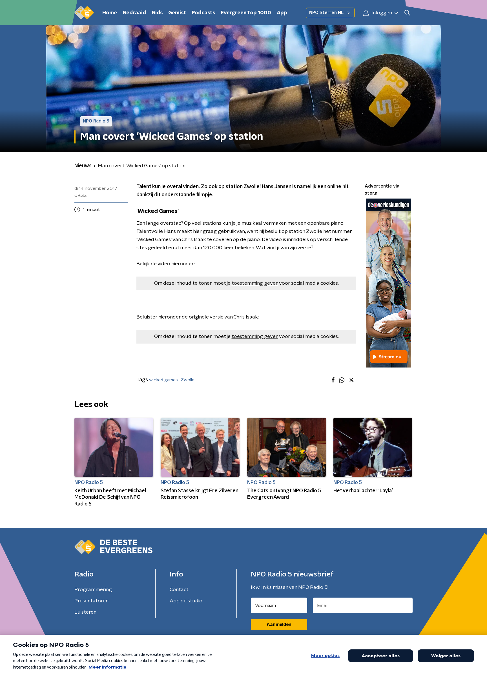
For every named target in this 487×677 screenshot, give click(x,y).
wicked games (163, 380)
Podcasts (203, 12)
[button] (407, 13)
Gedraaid (134, 12)
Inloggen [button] (381, 12)
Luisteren (85, 612)
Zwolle (187, 380)
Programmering (93, 589)
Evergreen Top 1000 (246, 12)
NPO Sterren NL (326, 12)
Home (109, 12)
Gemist (177, 12)
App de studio (186, 600)
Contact (179, 589)
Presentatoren (91, 600)
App (282, 12)
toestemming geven (255, 283)
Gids (157, 12)
